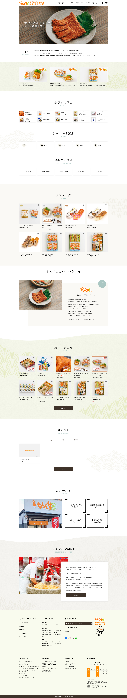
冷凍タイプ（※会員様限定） (25, 661)
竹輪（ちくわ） (22, 673)
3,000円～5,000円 (63, 171)
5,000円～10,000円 (81, 171)
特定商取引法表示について (71, 668)
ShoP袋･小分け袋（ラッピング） (26, 677)
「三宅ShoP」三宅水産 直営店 (49, 664)
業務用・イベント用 (23, 664)
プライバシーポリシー (70, 670)
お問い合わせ (68, 664)
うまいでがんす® (23, 663)
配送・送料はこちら (46, 672)
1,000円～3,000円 (45, 171)
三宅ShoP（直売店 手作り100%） (27, 670)
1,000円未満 (28, 171)
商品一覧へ (63, 408)
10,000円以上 (99, 171)
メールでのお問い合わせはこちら (74, 623)
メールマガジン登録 (69, 666)
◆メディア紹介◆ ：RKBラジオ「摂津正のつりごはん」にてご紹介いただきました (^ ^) (59, 50)
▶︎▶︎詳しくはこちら (23, 636)
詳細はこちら (63, 469)
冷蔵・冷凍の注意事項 (70, 663)
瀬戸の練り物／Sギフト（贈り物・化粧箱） (28, 668)
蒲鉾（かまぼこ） (23, 672)
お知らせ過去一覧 (46, 670)
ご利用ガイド (67, 661)
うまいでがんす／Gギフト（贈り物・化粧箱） (29, 666)
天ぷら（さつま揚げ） (24, 675)
